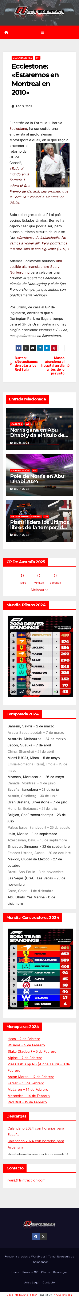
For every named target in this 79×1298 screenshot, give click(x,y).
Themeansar (39, 1262)
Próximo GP (30, 1272)
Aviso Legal (31, 1282)
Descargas (60, 1272)
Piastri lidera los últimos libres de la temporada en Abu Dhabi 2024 (39, 527)
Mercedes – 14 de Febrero (29, 1096)
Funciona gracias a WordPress (25, 1256)
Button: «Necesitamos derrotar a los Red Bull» (26, 364)
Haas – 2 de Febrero (24, 1039)
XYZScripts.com (63, 1294)
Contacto (49, 1282)
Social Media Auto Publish (22, 1294)
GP (37, 58)
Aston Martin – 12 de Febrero (31, 1077)
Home (15, 1272)
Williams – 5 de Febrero (26, 1045)
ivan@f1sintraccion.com (26, 1180)
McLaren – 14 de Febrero (28, 1089)
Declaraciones (22, 58)
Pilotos (45, 1272)
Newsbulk (63, 1256)
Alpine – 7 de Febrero (25, 1058)
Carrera (16, 424)
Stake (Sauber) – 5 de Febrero (32, 1051)
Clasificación (20, 470)
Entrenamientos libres (26, 516)
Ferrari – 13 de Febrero (26, 1083)
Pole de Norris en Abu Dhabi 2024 (37, 478)
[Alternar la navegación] (42, 32)
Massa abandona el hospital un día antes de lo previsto (52, 366)
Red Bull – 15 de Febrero (27, 1102)
